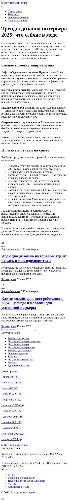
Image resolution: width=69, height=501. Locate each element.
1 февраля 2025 (12, 405)
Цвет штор (14, 14)
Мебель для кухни (18, 338)
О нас (11, 474)
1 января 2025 (11, 410)
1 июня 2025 (11, 382)
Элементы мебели (18, 17)
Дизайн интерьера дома (21, 347)
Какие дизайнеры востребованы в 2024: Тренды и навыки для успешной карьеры (32, 303)
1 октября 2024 (12, 428)
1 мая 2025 (9, 388)
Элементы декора (18, 353)
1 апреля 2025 (11, 393)
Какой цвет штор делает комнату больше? (25, 454)
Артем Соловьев (10, 249)
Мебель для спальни (19, 350)
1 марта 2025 (11, 399)
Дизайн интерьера (18, 344)
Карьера (12, 356)
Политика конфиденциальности (26, 480)
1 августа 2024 (11, 439)
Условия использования (21, 477)
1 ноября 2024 (11, 422)
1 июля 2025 (10, 376)
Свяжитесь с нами (18, 486)
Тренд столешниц (18, 20)
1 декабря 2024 (12, 416)
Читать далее (8, 279)
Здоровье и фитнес (18, 365)
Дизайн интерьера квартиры (24, 341)
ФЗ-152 (12, 483)
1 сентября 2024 (12, 433)
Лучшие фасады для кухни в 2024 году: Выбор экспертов (34, 463)
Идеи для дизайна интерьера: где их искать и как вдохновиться (34, 258)
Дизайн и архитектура (20, 359)
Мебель (12, 362)
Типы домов (15, 11)
